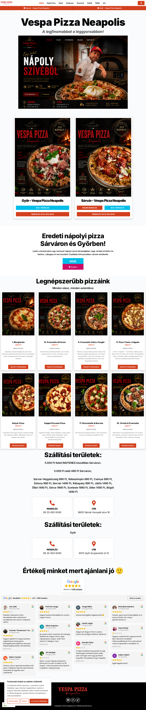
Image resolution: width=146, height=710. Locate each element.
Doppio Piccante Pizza (54, 423)
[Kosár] (141, 3)
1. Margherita (18, 342)
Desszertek (80, 3)
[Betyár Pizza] (18, 394)
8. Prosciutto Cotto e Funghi (91, 342)
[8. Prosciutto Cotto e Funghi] (91, 313)
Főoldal (41, 3)
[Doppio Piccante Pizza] (55, 394)
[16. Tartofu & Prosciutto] (128, 394)
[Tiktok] (78, 700)
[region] (27, 692)
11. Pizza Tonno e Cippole (127, 342)
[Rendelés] (52, 503)
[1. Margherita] (18, 313)
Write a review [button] (135, 598)
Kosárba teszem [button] (18, 445)
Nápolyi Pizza (51, 3)
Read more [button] (7, 649)
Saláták (89, 3)
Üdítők (97, 3)
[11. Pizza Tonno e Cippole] (128, 313)
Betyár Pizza (18, 423)
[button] (73, 585)
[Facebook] (68, 700)
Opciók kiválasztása (18, 367)
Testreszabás (13, 701)
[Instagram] (73, 700)
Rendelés (52, 508)
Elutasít (24, 701)
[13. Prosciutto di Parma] (55, 313)
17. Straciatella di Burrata (91, 423)
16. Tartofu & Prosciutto (128, 423)
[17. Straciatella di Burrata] (91, 394)
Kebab (61, 3)
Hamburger (70, 3)
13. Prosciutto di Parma (55, 342)
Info (104, 3)
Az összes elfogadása (39, 701)
